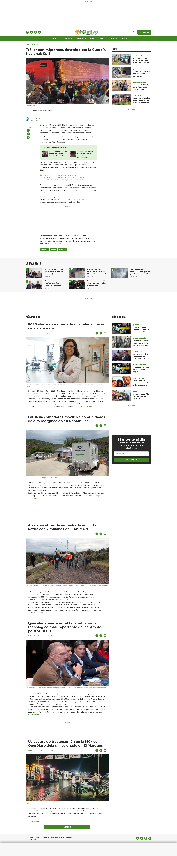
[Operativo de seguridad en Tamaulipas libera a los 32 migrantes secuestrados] (73, 153)
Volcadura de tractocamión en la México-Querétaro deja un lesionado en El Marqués (65, 743)
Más (123, 38)
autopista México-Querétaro (39, 811)
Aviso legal (29, 837)
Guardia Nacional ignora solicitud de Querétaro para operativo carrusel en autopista (141, 345)
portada (53, 249)
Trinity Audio (43, 110)
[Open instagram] (35, 32)
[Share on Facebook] (28, 130)
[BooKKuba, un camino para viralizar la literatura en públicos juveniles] (121, 382)
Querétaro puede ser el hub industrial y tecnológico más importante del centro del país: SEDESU (65, 627)
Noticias (66, 38)
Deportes (80, 38)
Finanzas (102, 38)
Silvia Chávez (36, 118)
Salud (92, 38)
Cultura (112, 38)
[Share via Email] (28, 137)
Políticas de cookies (57, 837)
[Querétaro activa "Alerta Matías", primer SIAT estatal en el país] (121, 355)
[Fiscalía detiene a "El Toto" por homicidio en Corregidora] (77, 284)
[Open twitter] (31, 32)
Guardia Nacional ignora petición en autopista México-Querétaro (55, 271)
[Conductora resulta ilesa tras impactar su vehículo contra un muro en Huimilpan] (121, 99)
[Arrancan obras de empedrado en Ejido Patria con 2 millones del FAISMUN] (67, 561)
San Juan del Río (139, 82)
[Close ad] (175, 844)
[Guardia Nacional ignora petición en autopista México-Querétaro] (34, 273)
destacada (62, 249)
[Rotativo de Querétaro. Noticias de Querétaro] (86, 32)
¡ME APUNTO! (131, 460)
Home (28, 44)
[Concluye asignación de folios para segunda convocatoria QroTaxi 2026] (121, 368)
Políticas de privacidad (42, 837)
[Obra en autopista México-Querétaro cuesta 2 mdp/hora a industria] (34, 284)
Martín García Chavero (36, 333)
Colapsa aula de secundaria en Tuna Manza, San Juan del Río (97, 271)
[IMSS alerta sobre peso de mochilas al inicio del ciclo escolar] (67, 360)
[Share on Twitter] (28, 133)
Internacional (138, 378)
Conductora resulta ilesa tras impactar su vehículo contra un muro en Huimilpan (141, 102)
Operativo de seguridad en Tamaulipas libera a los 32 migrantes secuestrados (86, 154)
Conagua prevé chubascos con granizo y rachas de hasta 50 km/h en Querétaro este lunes (140, 273)
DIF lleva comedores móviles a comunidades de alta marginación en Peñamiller (66, 419)
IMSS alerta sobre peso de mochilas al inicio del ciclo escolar (66, 326)
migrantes (44, 249)
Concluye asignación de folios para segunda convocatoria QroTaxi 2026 (142, 371)
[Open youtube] (39, 32)
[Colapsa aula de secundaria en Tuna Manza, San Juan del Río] (77, 273)
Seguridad (137, 391)
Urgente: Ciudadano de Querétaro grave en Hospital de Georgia (58, 153)
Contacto (69, 837)
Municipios (137, 95)
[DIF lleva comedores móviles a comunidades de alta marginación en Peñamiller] (67, 453)
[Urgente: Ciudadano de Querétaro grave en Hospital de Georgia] (45, 153)
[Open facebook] (27, 32)
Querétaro (53, 38)
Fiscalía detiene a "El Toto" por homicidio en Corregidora (97, 283)
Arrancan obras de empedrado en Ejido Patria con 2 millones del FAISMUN (62, 527)
